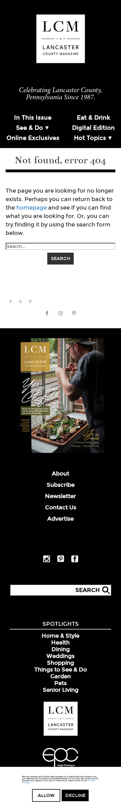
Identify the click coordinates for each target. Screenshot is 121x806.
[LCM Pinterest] (60, 561)
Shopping (60, 662)
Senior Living (61, 689)
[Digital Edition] (60, 452)
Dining (60, 649)
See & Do (29, 127)
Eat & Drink (93, 117)
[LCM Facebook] (74, 561)
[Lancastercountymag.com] (61, 734)
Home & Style (60, 635)
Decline (75, 795)
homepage (31, 207)
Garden (60, 676)
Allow (46, 795)
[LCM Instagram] (46, 561)
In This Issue (32, 117)
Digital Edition (93, 127)
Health (60, 642)
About (60, 473)
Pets (60, 683)
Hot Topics (90, 138)
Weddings (60, 656)
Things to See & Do (60, 669)
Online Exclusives (32, 138)
